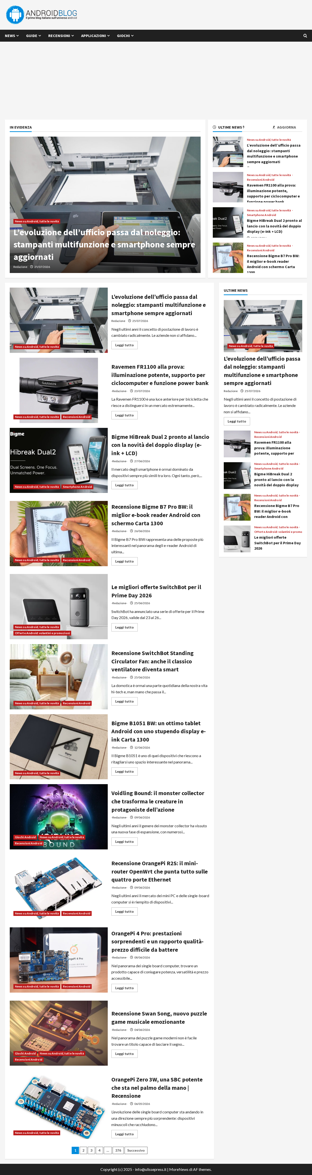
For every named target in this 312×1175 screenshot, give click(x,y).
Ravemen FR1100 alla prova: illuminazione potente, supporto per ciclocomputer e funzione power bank (228, 187)
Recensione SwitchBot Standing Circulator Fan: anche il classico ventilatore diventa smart (59, 676)
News (10, 35)
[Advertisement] (156, 78)
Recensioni (59, 35)
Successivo (136, 1150)
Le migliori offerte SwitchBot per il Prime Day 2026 (59, 606)
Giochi (123, 35)
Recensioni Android (260, 179)
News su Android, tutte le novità (37, 221)
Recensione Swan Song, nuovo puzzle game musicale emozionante (59, 1033)
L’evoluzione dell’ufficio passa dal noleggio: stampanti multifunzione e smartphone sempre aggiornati (104, 244)
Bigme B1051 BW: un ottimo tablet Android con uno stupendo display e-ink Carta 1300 (59, 747)
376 (118, 1150)
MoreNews (178, 1169)
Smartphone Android (261, 215)
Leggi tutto (126, 346)
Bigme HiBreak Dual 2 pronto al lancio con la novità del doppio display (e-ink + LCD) (228, 222)
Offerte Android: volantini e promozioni (42, 633)
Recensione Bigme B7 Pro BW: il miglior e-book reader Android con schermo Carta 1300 (228, 258)
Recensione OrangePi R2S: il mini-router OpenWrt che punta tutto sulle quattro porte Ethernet (59, 887)
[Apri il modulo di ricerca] (305, 35)
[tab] (228, 128)
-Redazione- (119, 391)
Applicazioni (93, 35)
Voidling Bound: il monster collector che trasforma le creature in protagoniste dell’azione (59, 816)
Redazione (20, 267)
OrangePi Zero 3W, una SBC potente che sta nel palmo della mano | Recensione (59, 1106)
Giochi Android (25, 837)
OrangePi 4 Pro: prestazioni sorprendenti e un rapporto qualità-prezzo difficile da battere (59, 960)
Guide (31, 35)
